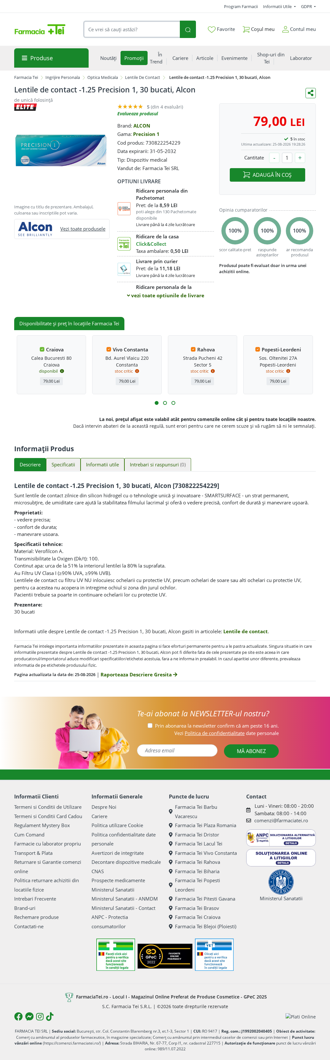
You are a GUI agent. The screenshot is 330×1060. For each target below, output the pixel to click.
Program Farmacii (241, 6)
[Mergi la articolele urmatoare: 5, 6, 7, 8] (165, 402)
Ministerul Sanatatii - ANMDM (125, 898)
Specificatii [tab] (63, 464)
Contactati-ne (29, 926)
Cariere (99, 816)
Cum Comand (29, 834)
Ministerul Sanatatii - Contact (123, 908)
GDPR (307, 6)
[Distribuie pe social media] (311, 93)
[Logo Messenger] (29, 1016)
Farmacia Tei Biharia (197, 871)
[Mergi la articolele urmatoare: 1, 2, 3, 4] (156, 402)
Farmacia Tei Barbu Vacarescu (196, 811)
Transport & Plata (33, 853)
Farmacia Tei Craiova (197, 917)
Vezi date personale (226, 733)
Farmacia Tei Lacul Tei (198, 843)
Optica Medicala (102, 77)
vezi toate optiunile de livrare (167, 295)
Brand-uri (24, 908)
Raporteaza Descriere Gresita (137, 674)
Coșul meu (262, 29)
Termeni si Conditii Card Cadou (48, 816)
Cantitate (254, 157)
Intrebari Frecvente (35, 898)
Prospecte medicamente (118, 880)
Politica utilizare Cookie (117, 825)
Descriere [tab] (30, 464)
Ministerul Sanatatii (113, 889)
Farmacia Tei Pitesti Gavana (205, 898)
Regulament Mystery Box (42, 825)
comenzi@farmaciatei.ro (281, 820)
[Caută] (188, 29)
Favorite (225, 29)
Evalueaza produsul (137, 113)
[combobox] (131, 29)
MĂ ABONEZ (251, 751)
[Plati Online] (301, 1016)
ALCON (141, 125)
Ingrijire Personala (62, 77)
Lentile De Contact (142, 77)
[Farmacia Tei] (40, 29)
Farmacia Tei (26, 77)
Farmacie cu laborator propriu (47, 843)
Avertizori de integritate (118, 853)
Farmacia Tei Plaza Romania (205, 825)
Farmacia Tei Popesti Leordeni (197, 885)
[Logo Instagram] (40, 1016)
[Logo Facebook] (18, 1016)
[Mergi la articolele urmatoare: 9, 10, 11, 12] (173, 402)
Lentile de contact (245, 631)
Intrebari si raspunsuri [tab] (158, 464)
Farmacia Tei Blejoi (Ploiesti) (205, 926)
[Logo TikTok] (49, 1016)
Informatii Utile (278, 6)
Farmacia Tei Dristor (197, 834)
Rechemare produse (36, 917)
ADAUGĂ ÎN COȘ (272, 174)
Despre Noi (104, 807)
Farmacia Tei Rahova (197, 862)
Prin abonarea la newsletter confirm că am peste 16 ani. (217, 725)
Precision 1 (146, 134)
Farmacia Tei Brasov (197, 908)
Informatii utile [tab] (102, 464)
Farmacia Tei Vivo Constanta (206, 853)
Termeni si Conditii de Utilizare (48, 807)
